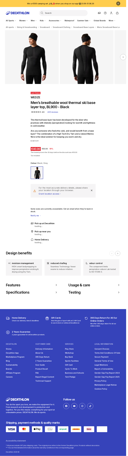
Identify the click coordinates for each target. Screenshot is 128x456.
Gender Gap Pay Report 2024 (107, 373)
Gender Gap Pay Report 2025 (107, 377)
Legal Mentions (101, 365)
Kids (42, 20)
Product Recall (41, 369)
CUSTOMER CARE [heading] (42, 344)
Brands (9, 369)
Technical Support (43, 381)
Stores (8, 349)
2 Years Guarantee (43, 361)
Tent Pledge (70, 377)
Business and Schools (74, 373)
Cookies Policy (100, 389)
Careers (9, 377)
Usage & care (79, 285)
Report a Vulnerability (103, 369)
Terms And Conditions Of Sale (107, 353)
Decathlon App (12, 353)
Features (13, 285)
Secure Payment (101, 357)
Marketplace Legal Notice (105, 385)
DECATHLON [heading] (11, 344)
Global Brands (100, 20)
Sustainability (12, 365)
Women (22, 20)
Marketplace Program (15, 357)
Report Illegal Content (44, 377)
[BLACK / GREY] (37, 172)
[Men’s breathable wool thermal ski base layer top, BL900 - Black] (32, 57)
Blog (8, 361)
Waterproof (69, 20)
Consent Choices (101, 349)
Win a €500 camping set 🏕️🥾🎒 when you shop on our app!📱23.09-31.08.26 (60, 3)
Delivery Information (44, 349)
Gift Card (69, 365)
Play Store (69, 349)
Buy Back (69, 357)
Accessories (54, 20)
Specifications (17, 292)
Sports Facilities (72, 361)
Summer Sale (83, 20)
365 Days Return (42, 357)
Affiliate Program (13, 373)
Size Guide (40, 365)
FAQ (37, 373)
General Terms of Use (103, 361)
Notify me (35, 216)
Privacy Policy (100, 381)
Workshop (69, 353)
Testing (74, 292)
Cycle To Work (71, 369)
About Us (39, 353)
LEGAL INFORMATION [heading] (103, 344)
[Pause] (118, 3)
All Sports (10, 20)
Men (33, 20)
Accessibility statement (16, 441)
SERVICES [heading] (69, 344)
